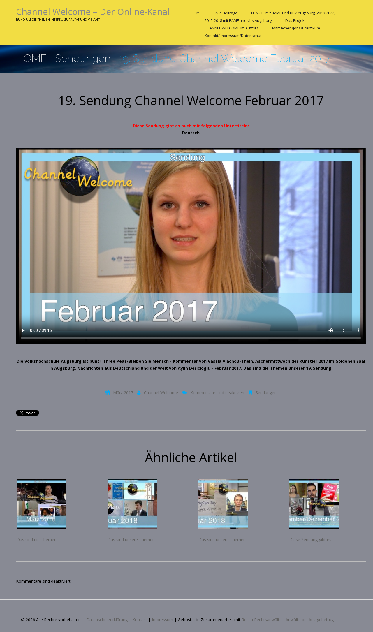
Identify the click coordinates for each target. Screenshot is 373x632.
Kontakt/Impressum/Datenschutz (234, 35)
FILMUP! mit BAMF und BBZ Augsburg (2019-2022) (293, 12)
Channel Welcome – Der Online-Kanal (93, 11)
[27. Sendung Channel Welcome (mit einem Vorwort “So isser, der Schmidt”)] (327, 504)
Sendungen (83, 58)
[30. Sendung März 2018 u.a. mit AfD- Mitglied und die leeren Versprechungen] (55, 504)
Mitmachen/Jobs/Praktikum (296, 28)
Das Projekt (295, 20)
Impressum (162, 619)
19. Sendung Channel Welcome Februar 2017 (191, 100)
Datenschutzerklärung (107, 619)
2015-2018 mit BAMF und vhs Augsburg (238, 20)
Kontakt (139, 619)
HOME (196, 12)
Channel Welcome (161, 392)
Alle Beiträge (226, 12)
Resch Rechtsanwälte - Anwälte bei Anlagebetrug (288, 619)
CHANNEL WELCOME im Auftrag (231, 28)
